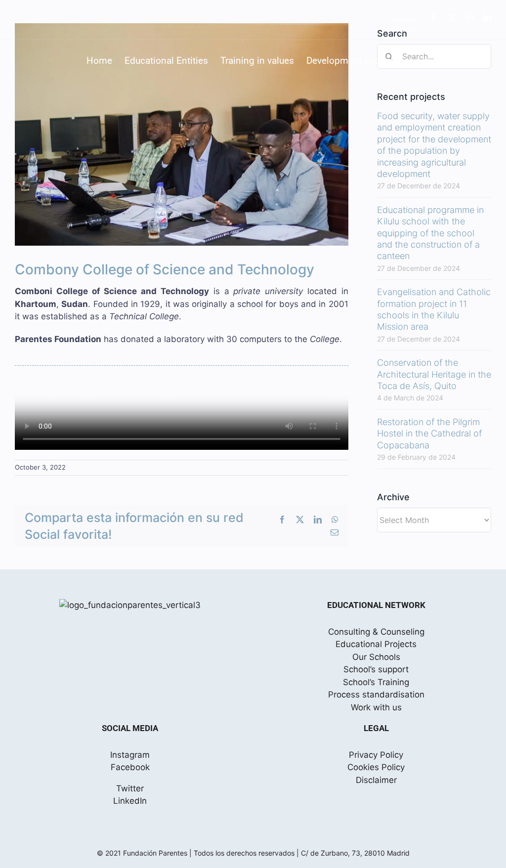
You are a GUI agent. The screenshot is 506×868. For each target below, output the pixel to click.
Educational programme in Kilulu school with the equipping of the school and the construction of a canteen (430, 233)
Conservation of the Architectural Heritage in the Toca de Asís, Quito (434, 374)
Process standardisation (376, 694)
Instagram (130, 755)
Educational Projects (376, 644)
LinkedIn (130, 801)
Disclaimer (376, 780)
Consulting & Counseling (376, 632)
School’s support (376, 669)
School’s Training (376, 682)
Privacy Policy (376, 755)
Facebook (130, 767)
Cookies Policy (376, 767)
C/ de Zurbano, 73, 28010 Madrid (355, 853)
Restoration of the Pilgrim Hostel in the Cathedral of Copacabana (429, 433)
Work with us (376, 707)
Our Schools (376, 657)
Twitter (130, 788)
